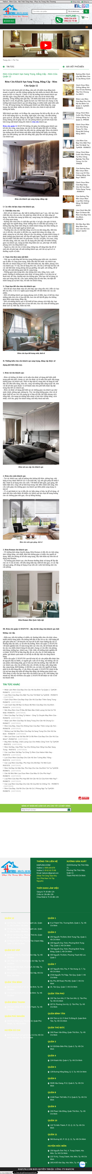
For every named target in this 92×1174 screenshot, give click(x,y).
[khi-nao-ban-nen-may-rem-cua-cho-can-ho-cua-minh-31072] (68, 229)
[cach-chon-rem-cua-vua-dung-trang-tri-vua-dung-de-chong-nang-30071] (68, 130)
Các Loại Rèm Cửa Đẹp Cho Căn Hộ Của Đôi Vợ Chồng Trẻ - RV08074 (31, 784)
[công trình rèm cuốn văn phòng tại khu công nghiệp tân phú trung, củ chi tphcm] (68, 154)
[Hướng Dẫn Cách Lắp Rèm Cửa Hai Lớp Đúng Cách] (68, 77)
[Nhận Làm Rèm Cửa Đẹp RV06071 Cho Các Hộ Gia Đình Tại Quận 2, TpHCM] (68, 102)
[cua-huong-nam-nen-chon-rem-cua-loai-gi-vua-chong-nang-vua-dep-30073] (68, 173)
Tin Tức (16, 60)
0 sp (86, 17)
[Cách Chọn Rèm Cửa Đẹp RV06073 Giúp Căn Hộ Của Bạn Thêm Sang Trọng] (68, 185)
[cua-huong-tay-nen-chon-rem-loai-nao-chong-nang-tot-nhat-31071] (68, 199)
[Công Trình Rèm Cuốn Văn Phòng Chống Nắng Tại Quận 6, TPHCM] (68, 115)
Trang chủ (7, 60)
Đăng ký (86, 2)
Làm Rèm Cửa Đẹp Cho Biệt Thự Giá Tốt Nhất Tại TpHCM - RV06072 (31, 695)
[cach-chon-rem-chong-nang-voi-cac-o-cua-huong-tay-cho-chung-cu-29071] (68, 89)
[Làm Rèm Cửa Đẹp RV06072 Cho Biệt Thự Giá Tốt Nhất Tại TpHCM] (68, 143)
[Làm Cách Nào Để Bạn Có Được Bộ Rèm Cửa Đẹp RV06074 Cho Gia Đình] (68, 213)
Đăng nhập (76, 2)
